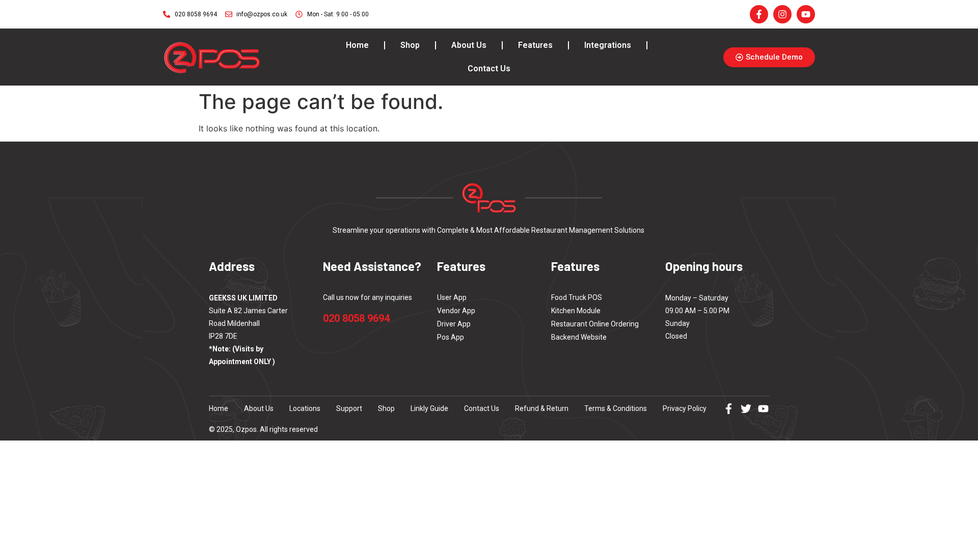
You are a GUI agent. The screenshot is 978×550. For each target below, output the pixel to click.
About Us (468, 45)
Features (535, 45)
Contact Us (489, 68)
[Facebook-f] (728, 408)
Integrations (607, 45)
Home (357, 45)
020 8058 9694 (356, 318)
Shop (410, 45)
